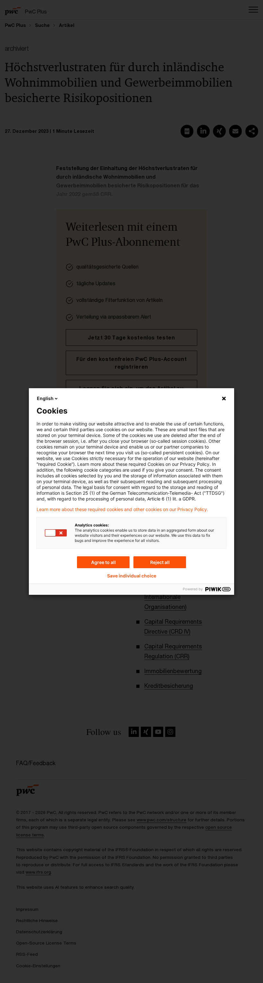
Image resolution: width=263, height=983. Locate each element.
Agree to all (103, 562)
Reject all (160, 562)
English (45, 398)
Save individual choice (131, 575)
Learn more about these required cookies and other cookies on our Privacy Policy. (122, 509)
